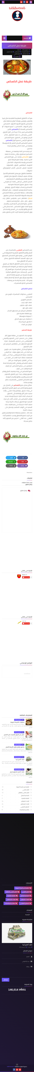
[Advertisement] (17, 551)
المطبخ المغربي (17, 54)
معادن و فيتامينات (15, 810)
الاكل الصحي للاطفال (15, 792)
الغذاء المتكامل (26, 54)
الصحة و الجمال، (15, 795)
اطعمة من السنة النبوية (15, 787)
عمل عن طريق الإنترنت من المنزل (14, 734)
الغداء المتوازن (10, 52)
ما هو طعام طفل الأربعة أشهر (15, 747)
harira (29, 947)
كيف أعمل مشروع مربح (17, 771)
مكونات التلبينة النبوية (17, 722)
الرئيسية (26, 38)
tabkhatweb (10, 1066)
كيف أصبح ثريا (20, 759)
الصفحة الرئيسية (26, 52)
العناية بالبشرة (15, 798)
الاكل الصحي (17, 52)
